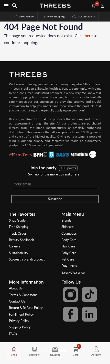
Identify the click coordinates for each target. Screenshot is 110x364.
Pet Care (67, 259)
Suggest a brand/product (27, 259)
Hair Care (68, 246)
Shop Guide (24, 16)
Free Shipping (52, 16)
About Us (16, 288)
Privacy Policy (19, 321)
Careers (14, 246)
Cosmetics (69, 233)
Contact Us (17, 301)
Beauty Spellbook (21, 240)
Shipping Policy (20, 327)
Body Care (68, 240)
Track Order (17, 233)
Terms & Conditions (23, 295)
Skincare (67, 227)
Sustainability (85, 16)
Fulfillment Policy (21, 314)
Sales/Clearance (73, 272)
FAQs (13, 334)
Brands (66, 220)
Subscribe (55, 199)
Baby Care (68, 253)
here (89, 35)
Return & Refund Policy (26, 308)
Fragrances (69, 266)
